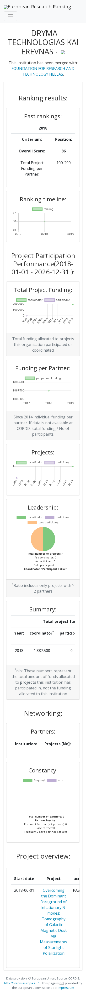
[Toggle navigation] (10, 16)
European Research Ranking (39, 6)
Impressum (65, 987)
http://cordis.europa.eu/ (21, 983)
